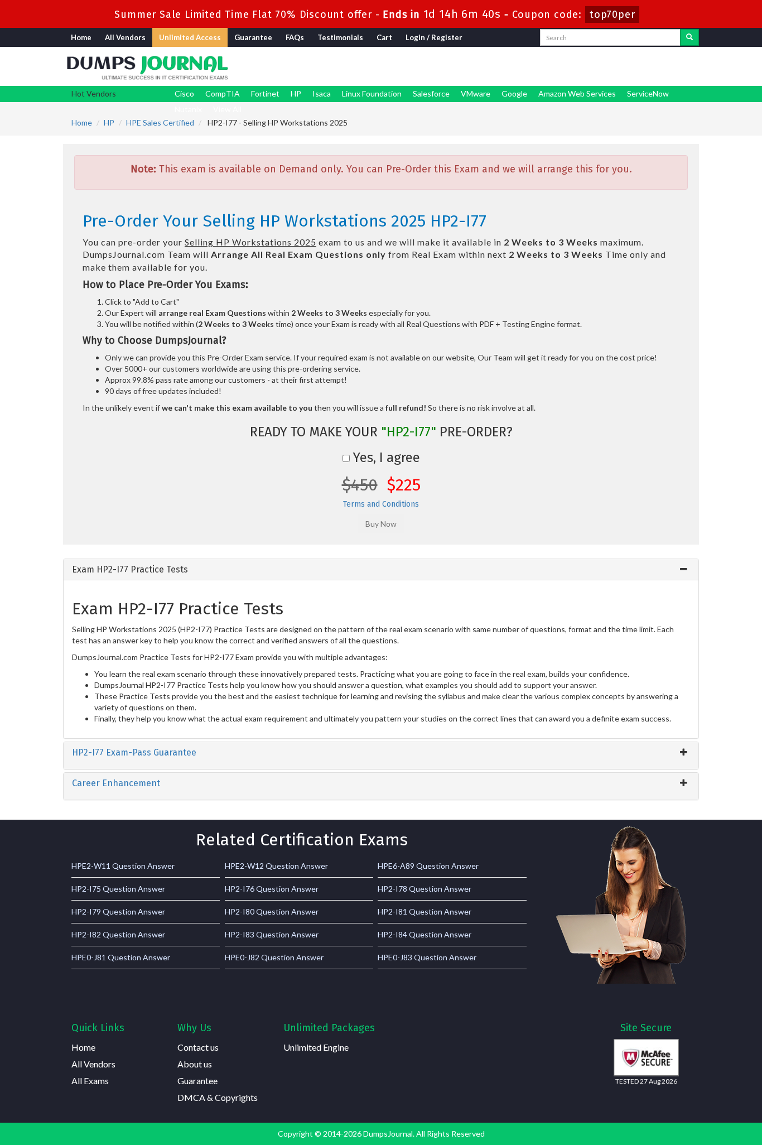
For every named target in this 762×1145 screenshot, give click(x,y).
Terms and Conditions (381, 504)
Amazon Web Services (577, 93)
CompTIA (222, 93)
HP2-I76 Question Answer (272, 888)
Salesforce (431, 93)
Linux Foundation (372, 93)
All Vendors (125, 37)
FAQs (295, 37)
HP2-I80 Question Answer (272, 911)
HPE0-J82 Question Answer (274, 957)
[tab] (381, 569)
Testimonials (340, 37)
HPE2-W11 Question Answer (123, 865)
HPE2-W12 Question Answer (276, 865)
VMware (475, 93)
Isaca (321, 93)
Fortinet (265, 93)
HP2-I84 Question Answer (424, 934)
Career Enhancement (116, 783)
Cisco (184, 93)
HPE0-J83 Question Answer (427, 957)
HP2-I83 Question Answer (272, 934)
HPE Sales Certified (160, 122)
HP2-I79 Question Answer (118, 911)
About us (194, 1064)
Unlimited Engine (316, 1047)
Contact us (198, 1047)
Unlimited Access (190, 37)
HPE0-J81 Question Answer (120, 957)
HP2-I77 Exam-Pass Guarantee (134, 752)
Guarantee (253, 37)
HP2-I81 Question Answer (424, 911)
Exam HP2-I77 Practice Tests (130, 569)
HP (296, 93)
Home (81, 37)
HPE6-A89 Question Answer (428, 865)
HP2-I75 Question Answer (118, 888)
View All (227, 109)
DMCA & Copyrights (217, 1097)
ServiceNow (648, 93)
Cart (384, 37)
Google (514, 93)
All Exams (90, 1080)
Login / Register (434, 37)
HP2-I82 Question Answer (118, 934)
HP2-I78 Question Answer (424, 888)
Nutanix (188, 109)
